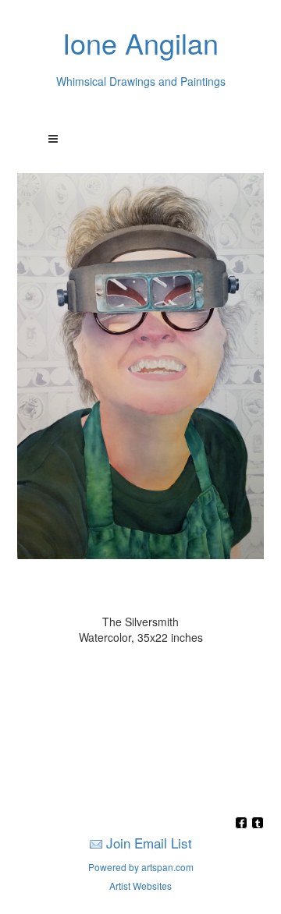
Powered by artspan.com (141, 866)
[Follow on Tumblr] (257, 824)
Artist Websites (140, 885)
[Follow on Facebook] (243, 824)
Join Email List (149, 842)
